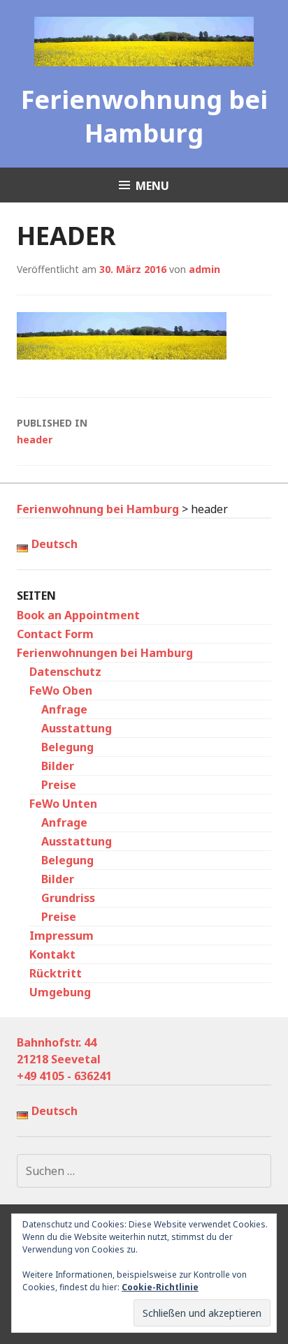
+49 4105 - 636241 (64, 1076)
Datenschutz (65, 671)
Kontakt (52, 954)
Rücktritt (55, 973)
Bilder (57, 766)
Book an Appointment (78, 615)
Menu (152, 185)
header (52, 431)
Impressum (61, 935)
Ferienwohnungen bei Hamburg (105, 652)
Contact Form (55, 634)
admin (204, 269)
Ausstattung (76, 728)
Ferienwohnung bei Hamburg (144, 116)
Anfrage (64, 709)
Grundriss (68, 898)
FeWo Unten (63, 803)
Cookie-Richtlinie (160, 1287)
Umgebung (60, 992)
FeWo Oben (60, 690)
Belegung (67, 747)
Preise (58, 784)
